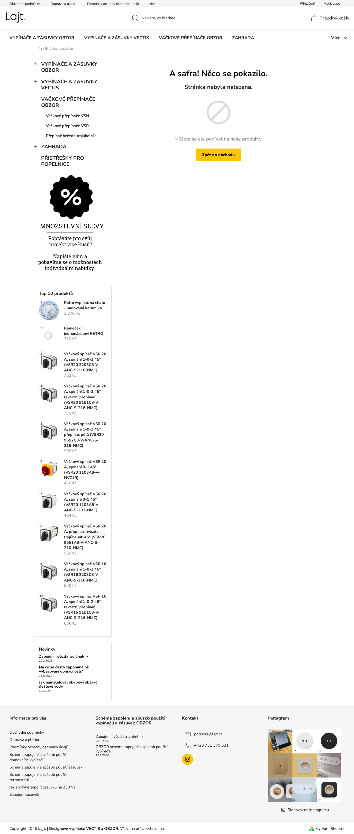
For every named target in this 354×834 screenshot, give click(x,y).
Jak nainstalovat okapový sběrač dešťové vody (68, 684)
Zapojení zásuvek (24, 794)
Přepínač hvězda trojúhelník (71, 136)
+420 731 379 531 (211, 745)
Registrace (332, 3)
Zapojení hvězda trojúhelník (64, 657)
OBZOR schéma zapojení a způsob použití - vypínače (133, 749)
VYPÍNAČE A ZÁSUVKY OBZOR (69, 67)
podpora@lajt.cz (208, 734)
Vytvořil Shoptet (330, 828)
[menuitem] (42, 37)
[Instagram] (187, 759)
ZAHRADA (53, 146)
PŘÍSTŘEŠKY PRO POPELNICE (62, 161)
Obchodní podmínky (24, 3)
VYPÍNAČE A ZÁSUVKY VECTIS (69, 84)
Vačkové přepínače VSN (67, 116)
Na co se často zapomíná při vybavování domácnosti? (64, 669)
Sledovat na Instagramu (308, 810)
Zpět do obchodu (218, 155)
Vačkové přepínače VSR (67, 126)
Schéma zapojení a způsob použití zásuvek (45, 767)
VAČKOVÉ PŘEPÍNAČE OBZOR (68, 102)
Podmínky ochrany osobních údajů (113, 3)
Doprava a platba (63, 3)
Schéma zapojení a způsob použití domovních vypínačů (38, 757)
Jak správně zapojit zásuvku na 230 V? (42, 787)
